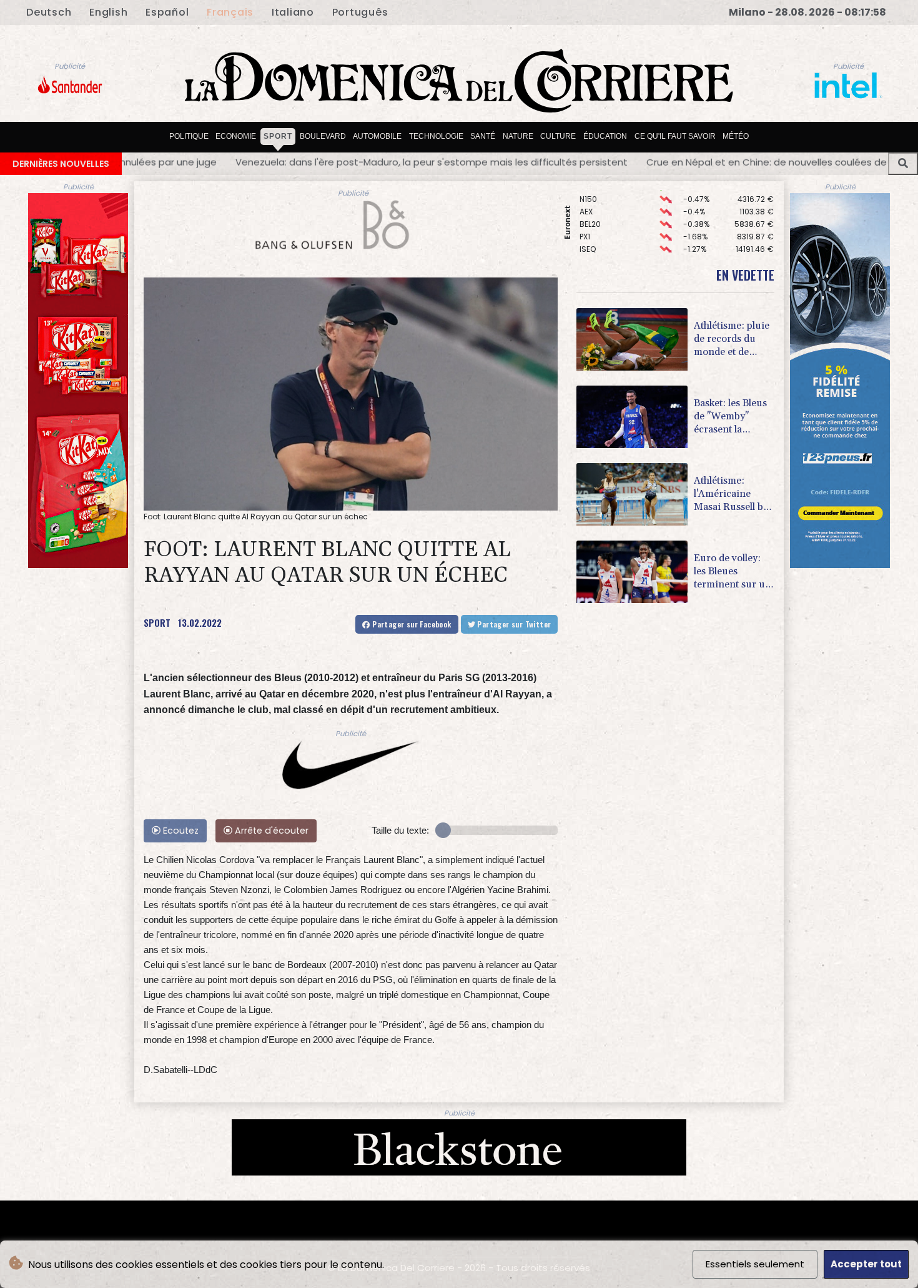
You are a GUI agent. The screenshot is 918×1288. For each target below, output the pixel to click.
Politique (189, 136)
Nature (518, 136)
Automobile (377, 136)
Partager (411, 624)
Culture (558, 136)
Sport (278, 136)
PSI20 (590, 248)
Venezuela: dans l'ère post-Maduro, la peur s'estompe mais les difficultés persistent (210, 161)
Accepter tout (866, 1264)
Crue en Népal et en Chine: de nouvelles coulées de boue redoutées (584, 161)
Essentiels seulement (755, 1264)
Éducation (605, 136)
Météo (736, 136)
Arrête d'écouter (270, 830)
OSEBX (591, 236)
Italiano (293, 12)
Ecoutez (179, 830)
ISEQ (588, 223)
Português (360, 12)
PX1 (585, 211)
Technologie (436, 136)
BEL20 (590, 198)
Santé (482, 136)
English (108, 12)
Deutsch (48, 12)
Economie (235, 136)
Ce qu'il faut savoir (675, 136)
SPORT (157, 622)
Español (167, 12)
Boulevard (323, 136)
